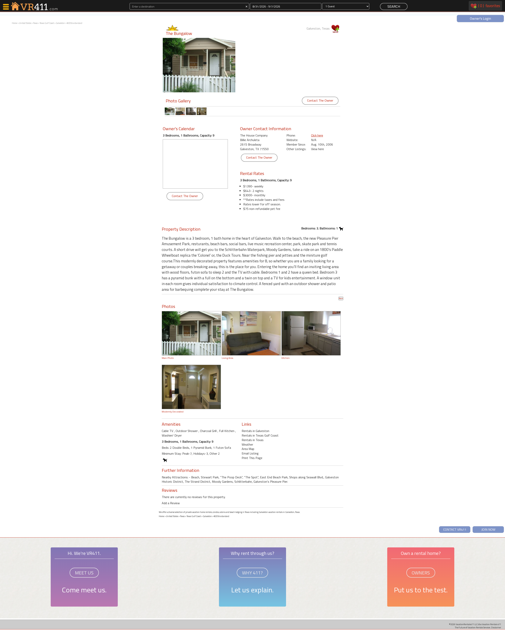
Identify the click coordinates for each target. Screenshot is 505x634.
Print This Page (252, 457)
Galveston (60, 23)
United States (25, 23)
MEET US (84, 572)
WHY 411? (252, 572)
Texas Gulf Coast (47, 23)
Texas (35, 23)
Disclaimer (496, 627)
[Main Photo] (191, 332)
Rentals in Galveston (255, 430)
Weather (247, 444)
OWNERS (421, 572)
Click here (317, 135)
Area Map (248, 448)
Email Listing (250, 453)
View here (317, 149)
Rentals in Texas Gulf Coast (260, 435)
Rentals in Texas (253, 440)
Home (14, 23)
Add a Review (171, 503)
